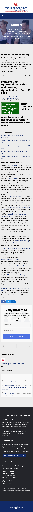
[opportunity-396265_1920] (10, 108)
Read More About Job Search (14, 455)
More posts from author (24, 376)
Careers (21, 29)
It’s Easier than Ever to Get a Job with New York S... (25, 346)
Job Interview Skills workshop (17, 266)
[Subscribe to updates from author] (2, 367)
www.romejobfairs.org (22, 241)
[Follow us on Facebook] (4, 482)
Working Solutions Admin (17, 32)
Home (14, 29)
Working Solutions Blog (8, 97)
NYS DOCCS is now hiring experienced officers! (16, 248)
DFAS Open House (13, 178)
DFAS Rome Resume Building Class (18, 275)
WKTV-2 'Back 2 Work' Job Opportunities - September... (10, 346)
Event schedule (18, 243)
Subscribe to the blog (16, 337)
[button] (25, 76)
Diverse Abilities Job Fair (15, 196)
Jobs (17, 97)
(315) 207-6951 (8, 471)
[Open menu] (2, 16)
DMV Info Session (13, 165)
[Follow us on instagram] (10, 482)
